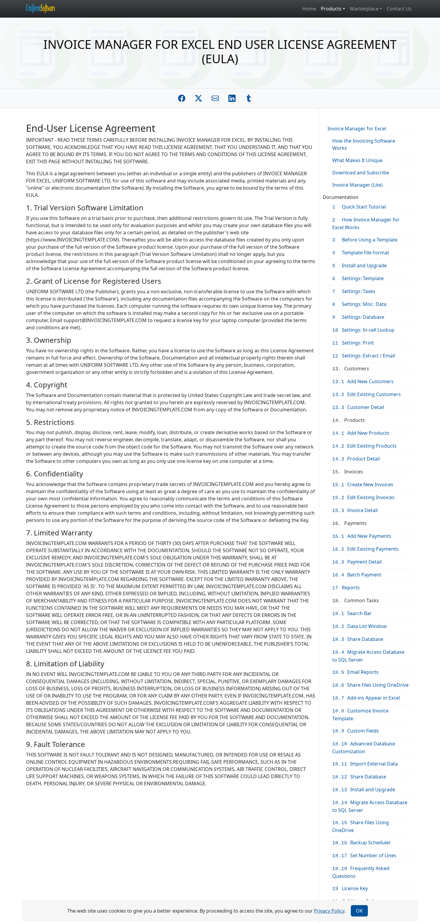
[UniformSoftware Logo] (45, 8)
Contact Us (399, 8)
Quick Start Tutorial (359, 206)
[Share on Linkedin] (232, 98)
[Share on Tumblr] (248, 98)
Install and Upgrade (359, 265)
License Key (350, 888)
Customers (350, 368)
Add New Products (360, 433)
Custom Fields (355, 730)
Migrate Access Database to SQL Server (368, 656)
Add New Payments (361, 536)
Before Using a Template (364, 239)
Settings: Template (358, 278)
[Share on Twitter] (198, 98)
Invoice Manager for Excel (356, 128)
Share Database (357, 639)
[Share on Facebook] (181, 98)
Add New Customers (363, 381)
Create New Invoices (362, 484)
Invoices (347, 471)
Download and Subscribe (360, 172)
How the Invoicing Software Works (363, 144)
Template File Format (360, 252)
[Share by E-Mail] (215, 98)
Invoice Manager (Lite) (357, 185)
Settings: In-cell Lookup (363, 330)
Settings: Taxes (353, 291)
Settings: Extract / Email (363, 355)
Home (309, 8)
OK (359, 911)
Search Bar (352, 613)
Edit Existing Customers (366, 394)
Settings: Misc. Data (359, 304)
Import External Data (365, 763)
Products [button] (331, 8)
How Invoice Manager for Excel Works (366, 223)
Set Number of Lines (364, 855)
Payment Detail (357, 561)
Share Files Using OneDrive (370, 685)
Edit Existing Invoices (363, 497)
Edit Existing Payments (365, 549)
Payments (349, 523)
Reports (346, 587)
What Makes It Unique (357, 160)
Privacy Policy (329, 911)
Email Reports (355, 672)
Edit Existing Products (364, 446)
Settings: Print (353, 342)
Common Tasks (355, 600)
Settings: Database (358, 317)
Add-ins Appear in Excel (366, 697)
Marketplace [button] (364, 8)
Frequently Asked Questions (360, 872)
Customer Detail (358, 407)
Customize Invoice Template (360, 714)
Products (348, 420)
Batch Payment (356, 574)
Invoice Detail (355, 510)
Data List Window (359, 626)
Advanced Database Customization (363, 747)
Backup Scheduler (361, 842)
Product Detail (356, 458)
